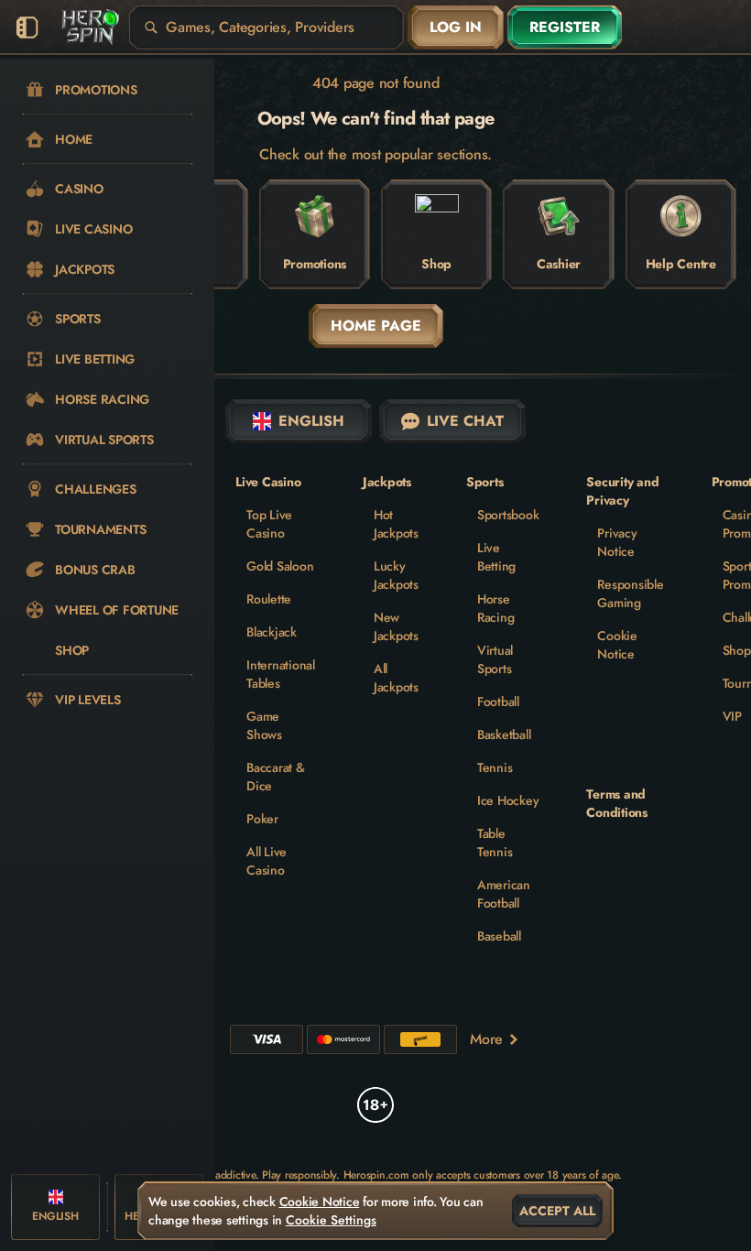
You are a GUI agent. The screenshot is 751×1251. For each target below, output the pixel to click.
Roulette (268, 599)
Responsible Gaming (630, 593)
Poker (262, 819)
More (486, 1039)
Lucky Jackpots (396, 575)
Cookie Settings (331, 1220)
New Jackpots (396, 626)
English (311, 420)
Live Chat (465, 420)
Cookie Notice (617, 644)
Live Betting (496, 556)
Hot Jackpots (396, 524)
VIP (732, 716)
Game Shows (264, 725)
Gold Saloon (279, 566)
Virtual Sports (495, 659)
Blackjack (271, 632)
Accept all (557, 1211)
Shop (737, 650)
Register (564, 27)
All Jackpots (396, 677)
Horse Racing (496, 608)
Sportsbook (508, 515)
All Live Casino (266, 861)
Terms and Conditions (617, 803)
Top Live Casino (269, 524)
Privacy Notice (617, 542)
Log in (456, 27)
